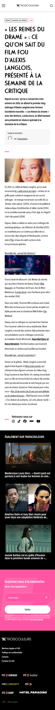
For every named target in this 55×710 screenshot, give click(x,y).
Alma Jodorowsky (33, 366)
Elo (12, 240)
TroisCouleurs (22, 139)
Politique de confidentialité (12, 653)
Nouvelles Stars (19, 20)
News (8, 20)
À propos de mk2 (8, 661)
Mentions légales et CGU (11, 649)
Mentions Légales (13, 702)
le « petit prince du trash (25, 191)
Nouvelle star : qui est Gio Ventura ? (20, 253)
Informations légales (36, 619)
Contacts (5, 657)
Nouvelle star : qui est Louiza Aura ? (20, 355)
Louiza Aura (21, 292)
